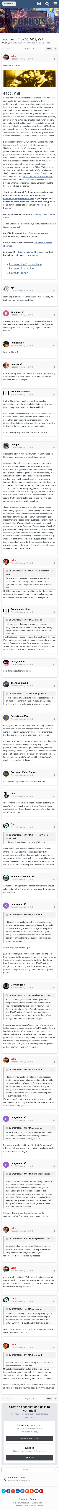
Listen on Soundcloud (22, 268)
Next (49, 48)
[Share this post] (54, 59)
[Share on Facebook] (8, 1491)
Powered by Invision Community (29, 1506)
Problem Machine (40, 571)
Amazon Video (48, 214)
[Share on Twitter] (4, 1491)
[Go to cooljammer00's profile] (6, 906)
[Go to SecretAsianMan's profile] (6, 718)
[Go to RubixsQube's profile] (6, 344)
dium (13, 793)
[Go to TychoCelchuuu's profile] (6, 684)
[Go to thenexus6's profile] (6, 365)
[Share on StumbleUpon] (32, 1491)
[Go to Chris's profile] (6, 826)
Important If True (10, 65)
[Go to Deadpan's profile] (6, 446)
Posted (22, 59)
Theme (22, 1499)
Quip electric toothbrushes (30, 252)
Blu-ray (38, 214)
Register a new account (29, 1438)
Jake (6, 43)
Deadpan (37, 693)
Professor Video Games (23, 772)
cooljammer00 (39, 995)
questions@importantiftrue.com (18, 198)
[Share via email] (36, 1491)
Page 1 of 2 (29, 49)
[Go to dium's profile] (6, 795)
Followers (27, 1470)
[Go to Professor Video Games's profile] (6, 774)
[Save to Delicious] (22, 1491)
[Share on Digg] (18, 1491)
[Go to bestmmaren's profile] (6, 313)
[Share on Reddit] (27, 1491)
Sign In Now (29, 1458)
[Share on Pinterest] (41, 1491)
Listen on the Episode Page (25, 264)
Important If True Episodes (38, 43)
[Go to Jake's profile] (6, 57)
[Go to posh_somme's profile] (6, 663)
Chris (34, 915)
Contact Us (35, 1499)
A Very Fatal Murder (31, 233)
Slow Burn (27, 224)
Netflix (6, 217)
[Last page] (55, 49)
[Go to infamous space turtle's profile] (6, 878)
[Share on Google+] (13, 1491)
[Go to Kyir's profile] (6, 289)
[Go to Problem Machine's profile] (6, 393)
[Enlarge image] (29, 79)
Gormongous (18, 984)
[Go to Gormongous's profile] (6, 986)
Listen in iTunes (18, 272)
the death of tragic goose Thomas (37, 176)
